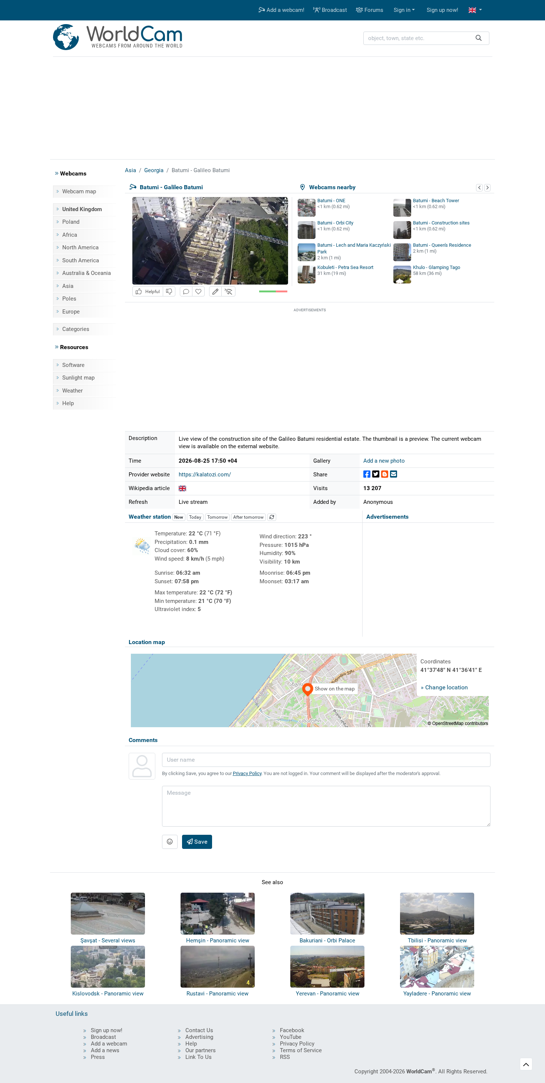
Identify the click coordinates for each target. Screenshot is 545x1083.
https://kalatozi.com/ (205, 474)
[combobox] (426, 38)
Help (68, 403)
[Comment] (186, 291)
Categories (75, 329)
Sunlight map (78, 377)
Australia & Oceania (86, 273)
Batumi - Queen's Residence (442, 245)
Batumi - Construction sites (441, 223)
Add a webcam (109, 1043)
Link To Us (198, 1057)
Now (178, 517)
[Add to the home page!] (198, 291)
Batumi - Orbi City (335, 223)
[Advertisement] (272, 106)
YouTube (290, 1037)
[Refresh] (271, 517)
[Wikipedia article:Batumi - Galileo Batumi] (182, 488)
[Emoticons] (170, 842)
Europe (71, 311)
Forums (373, 10)
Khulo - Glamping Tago (436, 267)
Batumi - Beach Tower (436, 200)
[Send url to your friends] (393, 474)
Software (73, 365)
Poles (69, 298)
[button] (475, 10)
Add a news (105, 1050)
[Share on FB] (366, 474)
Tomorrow (217, 517)
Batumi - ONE (331, 200)
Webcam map (79, 191)
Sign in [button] (402, 10)
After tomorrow (248, 517)
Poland (70, 222)
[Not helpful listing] (169, 291)
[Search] (478, 38)
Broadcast (333, 10)
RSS (285, 1057)
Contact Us (199, 1030)
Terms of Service (301, 1050)
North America (80, 247)
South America (80, 260)
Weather (72, 390)
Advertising (199, 1037)
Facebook (292, 1030)
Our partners (200, 1050)
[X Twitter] (375, 474)
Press (98, 1057)
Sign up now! (442, 10)
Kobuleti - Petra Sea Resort (345, 267)
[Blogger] (384, 474)
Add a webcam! (284, 10)
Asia (67, 286)
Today (195, 517)
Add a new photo (384, 460)
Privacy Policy (247, 773)
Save (200, 841)
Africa (69, 235)
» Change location (444, 687)
